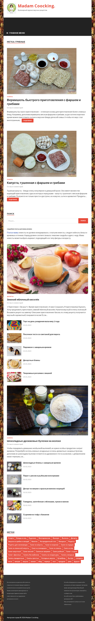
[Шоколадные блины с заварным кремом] (14, 471)
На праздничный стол (48, 541)
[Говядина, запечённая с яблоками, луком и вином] (14, 510)
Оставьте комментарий (15, 108)
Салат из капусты (36, 545)
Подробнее (27, 120)
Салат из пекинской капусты (18, 548)
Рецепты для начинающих (18, 545)
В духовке (32, 538)
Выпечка (65, 538)
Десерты (10, 296)
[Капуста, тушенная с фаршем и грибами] (47, 155)
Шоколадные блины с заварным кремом (42, 463)
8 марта (11, 538)
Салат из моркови (52, 545)
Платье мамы (13, 232)
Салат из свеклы (55, 548)
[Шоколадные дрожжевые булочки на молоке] (47, 436)
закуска (25, 561)
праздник (61, 561)
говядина (79, 558)
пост (54, 561)
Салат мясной (28, 551)
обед (40, 561)
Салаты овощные (67, 555)
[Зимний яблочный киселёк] (47, 294)
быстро (70, 558)
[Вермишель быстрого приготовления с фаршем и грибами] (47, 72)
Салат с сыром (71, 551)
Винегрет (56, 538)
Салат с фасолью (14, 555)
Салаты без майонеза (31, 555)
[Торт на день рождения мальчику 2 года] (14, 329)
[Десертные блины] (14, 368)
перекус (47, 561)
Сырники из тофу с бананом (36, 514)
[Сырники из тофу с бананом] (14, 522)
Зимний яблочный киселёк (23, 299)
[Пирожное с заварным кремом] (14, 355)
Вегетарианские (44, 538)
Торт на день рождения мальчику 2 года (41, 321)
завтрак (17, 561)
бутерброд (61, 558)
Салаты (10, 96)
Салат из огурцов (67, 545)
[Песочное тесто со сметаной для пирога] (14, 342)
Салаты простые (33, 558)
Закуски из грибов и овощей (18, 541)
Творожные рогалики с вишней (37, 373)
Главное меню (17, 33)
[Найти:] (47, 220)
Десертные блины (31, 360)
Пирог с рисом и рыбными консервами (41, 476)
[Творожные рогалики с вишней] (14, 381)
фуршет (77, 561)
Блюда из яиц (21, 538)
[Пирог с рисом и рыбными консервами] (14, 484)
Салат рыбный (58, 551)
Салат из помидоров (39, 548)
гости (10, 561)
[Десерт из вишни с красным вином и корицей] (14, 497)
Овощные (62, 541)
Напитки (34, 541)
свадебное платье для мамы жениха (19, 229)
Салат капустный (14, 551)
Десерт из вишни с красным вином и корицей (44, 488)
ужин (69, 561)
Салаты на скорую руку (50, 555)
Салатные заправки (43, 551)
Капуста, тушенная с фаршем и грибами (36, 183)
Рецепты (71, 541)
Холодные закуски (48, 558)
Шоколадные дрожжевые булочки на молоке (34, 440)
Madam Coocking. (36, 6)
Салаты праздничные (16, 558)
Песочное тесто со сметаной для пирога (41, 334)
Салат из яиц (68, 548)
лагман (33, 561)
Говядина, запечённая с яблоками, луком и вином (46, 501)
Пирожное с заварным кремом (37, 347)
